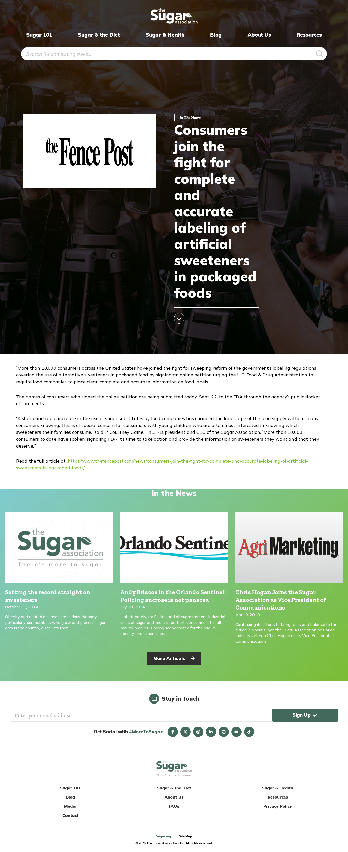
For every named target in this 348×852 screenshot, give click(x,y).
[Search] (319, 53)
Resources (309, 35)
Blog (216, 35)
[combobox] (166, 53)
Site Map (185, 836)
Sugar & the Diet (99, 35)
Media (70, 806)
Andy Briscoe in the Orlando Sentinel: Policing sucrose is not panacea (173, 595)
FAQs (174, 806)
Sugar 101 (39, 35)
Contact (70, 815)
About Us (259, 35)
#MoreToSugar (146, 732)
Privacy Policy (277, 806)
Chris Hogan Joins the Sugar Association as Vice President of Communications (280, 599)
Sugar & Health (165, 35)
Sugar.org (163, 836)
